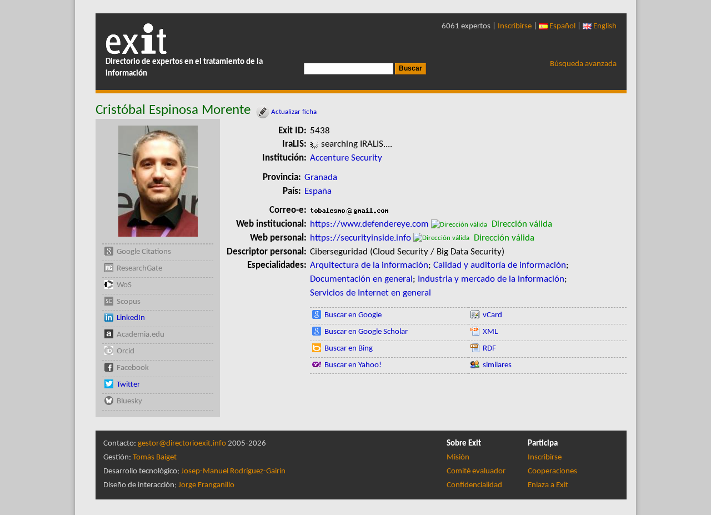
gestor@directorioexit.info (182, 443)
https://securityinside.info (360, 238)
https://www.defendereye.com (369, 224)
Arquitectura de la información (369, 265)
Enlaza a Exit (548, 485)
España (318, 191)
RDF (489, 348)
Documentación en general (361, 279)
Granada (320, 177)
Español (561, 26)
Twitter (128, 385)
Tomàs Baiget (155, 457)
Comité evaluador (476, 471)
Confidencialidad (474, 485)
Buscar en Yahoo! (353, 365)
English (604, 26)
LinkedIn (131, 318)
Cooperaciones (552, 471)
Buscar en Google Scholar (366, 332)
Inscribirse (515, 26)
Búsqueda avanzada (583, 64)
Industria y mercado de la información (491, 279)
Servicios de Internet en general (370, 293)
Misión (458, 457)
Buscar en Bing (348, 348)
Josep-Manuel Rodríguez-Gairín (233, 471)
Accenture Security (346, 158)
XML (490, 332)
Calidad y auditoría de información (499, 265)
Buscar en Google (353, 315)
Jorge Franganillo (206, 485)
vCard (492, 315)
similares (497, 365)
